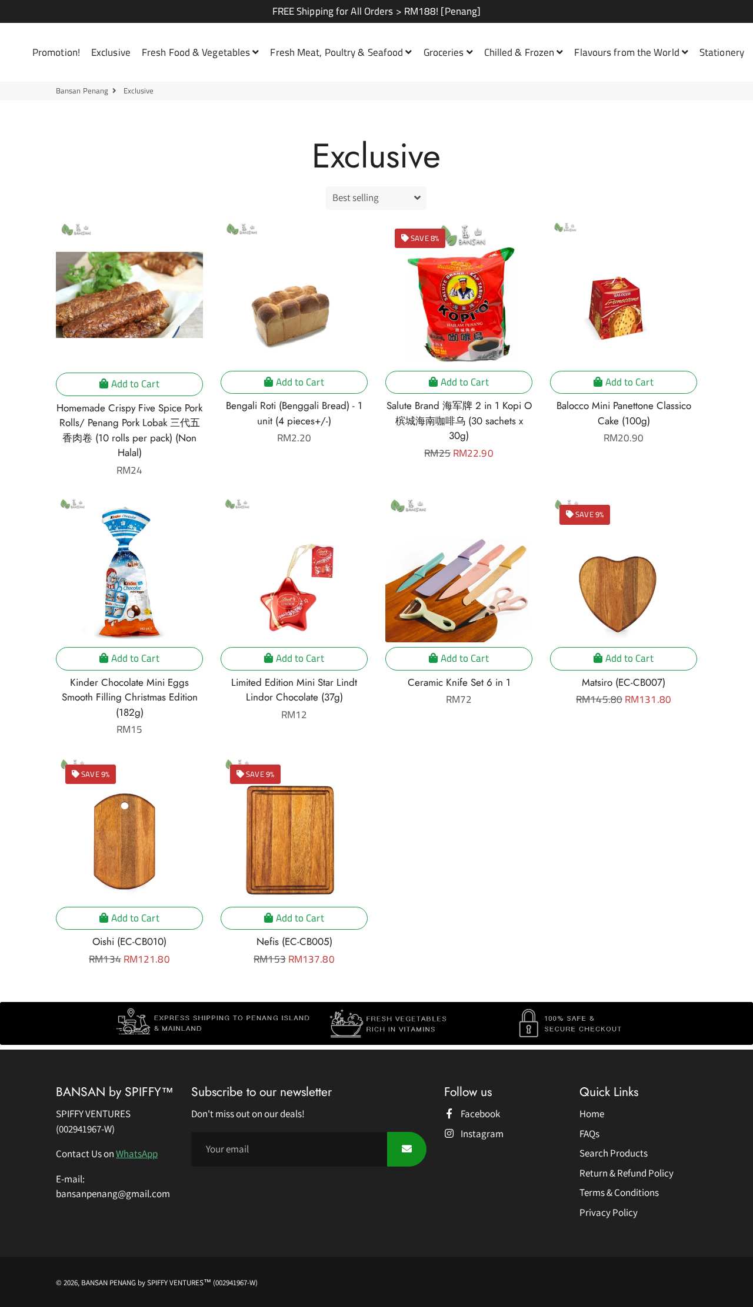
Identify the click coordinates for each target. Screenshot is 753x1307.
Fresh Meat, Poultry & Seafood (337, 52)
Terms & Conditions (619, 1192)
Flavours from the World (627, 52)
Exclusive (111, 52)
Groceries (445, 52)
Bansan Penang (82, 90)
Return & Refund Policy (626, 1173)
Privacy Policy (608, 1212)
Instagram (481, 1133)
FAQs (589, 1133)
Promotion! (56, 52)
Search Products (613, 1153)
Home (591, 1113)
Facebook (479, 1113)
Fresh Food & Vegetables (197, 52)
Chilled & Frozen (520, 52)
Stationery (721, 52)
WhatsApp (137, 1153)
